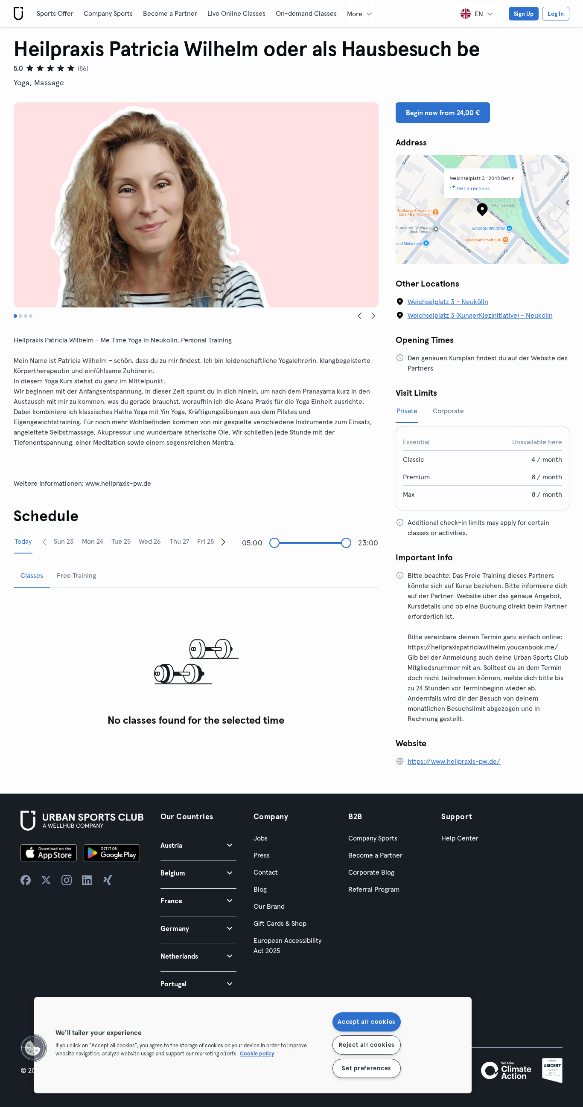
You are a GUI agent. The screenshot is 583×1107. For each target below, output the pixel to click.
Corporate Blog (371, 872)
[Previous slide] (360, 316)
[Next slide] (373, 316)
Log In (556, 13)
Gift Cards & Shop (280, 923)
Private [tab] (406, 410)
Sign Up (523, 13)
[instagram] (66, 880)
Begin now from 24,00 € (443, 112)
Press (262, 855)
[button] (198, 845)
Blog (260, 889)
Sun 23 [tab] (64, 541)
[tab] (15, 316)
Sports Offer (55, 13)
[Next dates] (223, 541)
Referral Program (373, 889)
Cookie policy (257, 1053)
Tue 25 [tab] (121, 541)
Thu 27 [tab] (179, 541)
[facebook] (25, 880)
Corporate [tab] (448, 410)
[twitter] (46, 880)
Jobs (261, 838)
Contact (266, 872)
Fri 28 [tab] (205, 541)
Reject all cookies (366, 1045)
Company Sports (108, 13)
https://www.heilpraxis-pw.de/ (454, 761)
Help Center (459, 838)
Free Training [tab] (76, 575)
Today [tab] (23, 541)
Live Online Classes (236, 13)
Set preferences (366, 1068)
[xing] (107, 880)
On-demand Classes (306, 13)
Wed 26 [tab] (150, 541)
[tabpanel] (196, 662)
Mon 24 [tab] (92, 541)
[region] (253, 1045)
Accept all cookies (366, 1022)
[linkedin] (87, 880)
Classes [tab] (31, 575)
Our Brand (269, 906)
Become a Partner (170, 13)
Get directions (473, 188)
